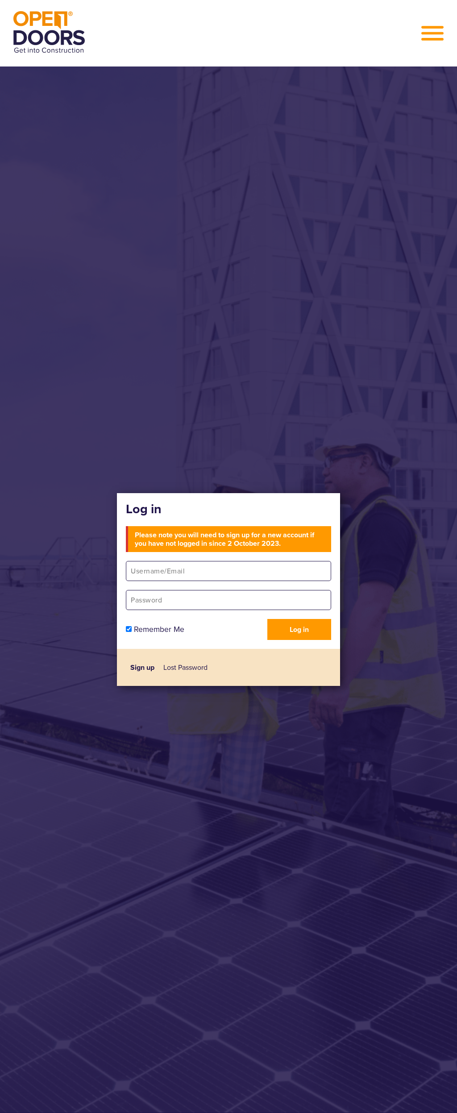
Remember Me (158, 629)
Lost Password (185, 667)
